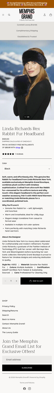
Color (4, 163)
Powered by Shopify (37, 377)
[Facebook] (24, 388)
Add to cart (38, 281)
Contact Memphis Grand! (13, 324)
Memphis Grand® (22, 377)
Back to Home (8, 319)
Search (5, 315)
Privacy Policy (8, 306)
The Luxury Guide (10, 332)
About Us (6, 328)
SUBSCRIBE (27, 368)
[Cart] (51, 15)
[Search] (9, 15)
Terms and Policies (27, 383)
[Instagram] (29, 388)
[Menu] (3, 15)
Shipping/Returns (10, 311)
